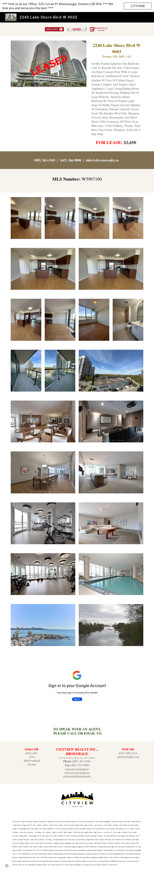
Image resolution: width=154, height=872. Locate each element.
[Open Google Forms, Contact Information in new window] (136, 660)
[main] (116, 94)
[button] (6, 865)
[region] (77, 6)
